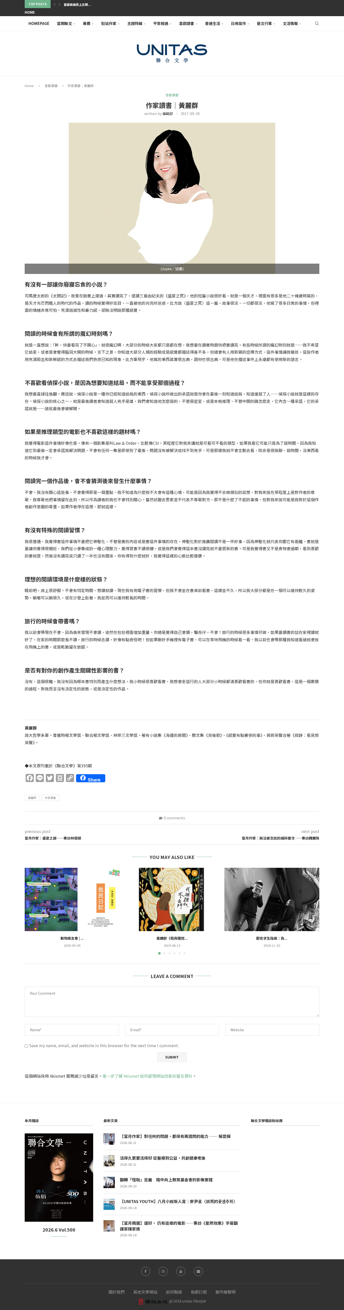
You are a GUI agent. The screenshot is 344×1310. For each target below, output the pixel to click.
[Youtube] (180, 1271)
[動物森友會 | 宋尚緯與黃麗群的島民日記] (72, 899)
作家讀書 (50, 798)
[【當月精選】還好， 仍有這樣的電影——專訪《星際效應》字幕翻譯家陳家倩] (109, 1226)
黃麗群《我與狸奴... (172, 938)
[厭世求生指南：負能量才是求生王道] (271, 899)
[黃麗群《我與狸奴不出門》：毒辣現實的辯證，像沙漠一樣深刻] (172, 899)
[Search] (316, 23)
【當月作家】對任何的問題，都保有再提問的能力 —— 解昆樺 (175, 1136)
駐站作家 (108, 23)
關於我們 (117, 1292)
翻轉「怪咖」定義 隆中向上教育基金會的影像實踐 (166, 1179)
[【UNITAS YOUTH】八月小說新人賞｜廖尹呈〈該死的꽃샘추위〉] (109, 1204)
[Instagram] (163, 1271)
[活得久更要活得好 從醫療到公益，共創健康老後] (109, 1160)
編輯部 (167, 113)
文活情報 (290, 23)
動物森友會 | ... (72, 938)
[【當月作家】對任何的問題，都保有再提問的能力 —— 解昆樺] (109, 1139)
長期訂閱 (199, 1292)
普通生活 (212, 23)
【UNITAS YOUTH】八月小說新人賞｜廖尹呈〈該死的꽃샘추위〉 (178, 1201)
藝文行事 (264, 23)
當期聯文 (64, 23)
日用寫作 (238, 23)
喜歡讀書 (186, 23)
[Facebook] (145, 1271)
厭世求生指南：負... (272, 938)
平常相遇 (160, 23)
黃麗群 (32, 798)
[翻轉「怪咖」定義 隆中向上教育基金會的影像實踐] (109, 1182)
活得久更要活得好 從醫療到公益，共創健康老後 (162, 1158)
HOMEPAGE (38, 23)
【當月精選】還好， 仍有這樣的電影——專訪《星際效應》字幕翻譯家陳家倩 (179, 1226)
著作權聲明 (225, 1292)
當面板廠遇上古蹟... (77, 4)
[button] (55, 4)
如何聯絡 (174, 1292)
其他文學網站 (145, 1292)
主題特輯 (134, 23)
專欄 (86, 23)
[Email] (198, 1271)
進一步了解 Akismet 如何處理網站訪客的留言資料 (147, 1076)
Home (30, 12)
